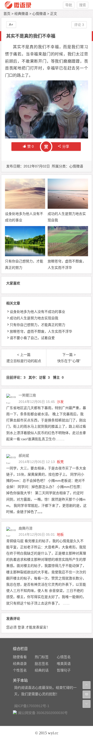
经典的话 (42, 670)
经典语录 (20, 664)
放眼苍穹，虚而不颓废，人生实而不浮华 (41, 331)
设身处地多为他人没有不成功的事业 (37, 312)
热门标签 (42, 657)
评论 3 (79, 25)
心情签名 (64, 657)
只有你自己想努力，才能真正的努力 (37, 325)
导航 (68, 5)
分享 (65, 146)
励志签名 (42, 664)
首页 (6, 14)
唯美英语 (64, 664)
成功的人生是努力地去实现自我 (34, 318)
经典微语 (21, 14)
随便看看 (20, 657)
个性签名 (20, 670)
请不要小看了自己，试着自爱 (32, 338)
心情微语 (39, 14)
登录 (21, 627)
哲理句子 (64, 670)
